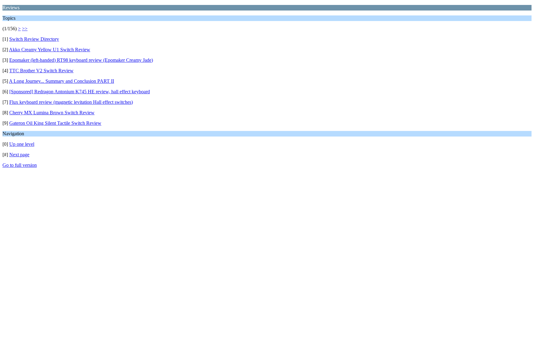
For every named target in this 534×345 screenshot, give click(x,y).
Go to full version (19, 165)
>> (25, 28)
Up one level (21, 144)
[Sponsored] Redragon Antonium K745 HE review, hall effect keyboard (79, 91)
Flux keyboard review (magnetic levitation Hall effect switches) (71, 102)
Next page (19, 154)
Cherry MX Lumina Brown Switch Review (52, 112)
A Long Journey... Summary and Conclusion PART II (61, 81)
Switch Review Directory (34, 39)
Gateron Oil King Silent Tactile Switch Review (55, 123)
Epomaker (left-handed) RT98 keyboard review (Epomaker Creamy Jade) (81, 60)
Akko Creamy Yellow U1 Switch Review (49, 49)
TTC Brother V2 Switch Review (41, 70)
